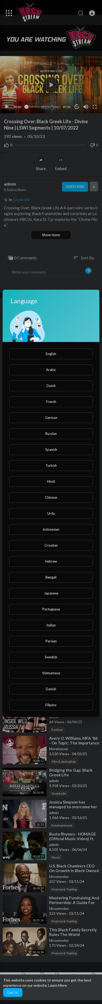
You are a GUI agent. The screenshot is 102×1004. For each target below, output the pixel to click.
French (51, 402)
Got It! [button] (13, 992)
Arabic (51, 370)
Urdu (51, 513)
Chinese (51, 497)
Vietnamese (51, 673)
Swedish (51, 657)
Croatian (51, 545)
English (51, 354)
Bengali (51, 577)
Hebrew (51, 561)
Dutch (51, 386)
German (51, 418)
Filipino (51, 705)
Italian (51, 625)
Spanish (51, 449)
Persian (51, 641)
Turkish (51, 465)
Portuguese (51, 609)
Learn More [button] (57, 985)
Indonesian (51, 529)
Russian (51, 433)
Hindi (51, 481)
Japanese (51, 593)
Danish (51, 689)
